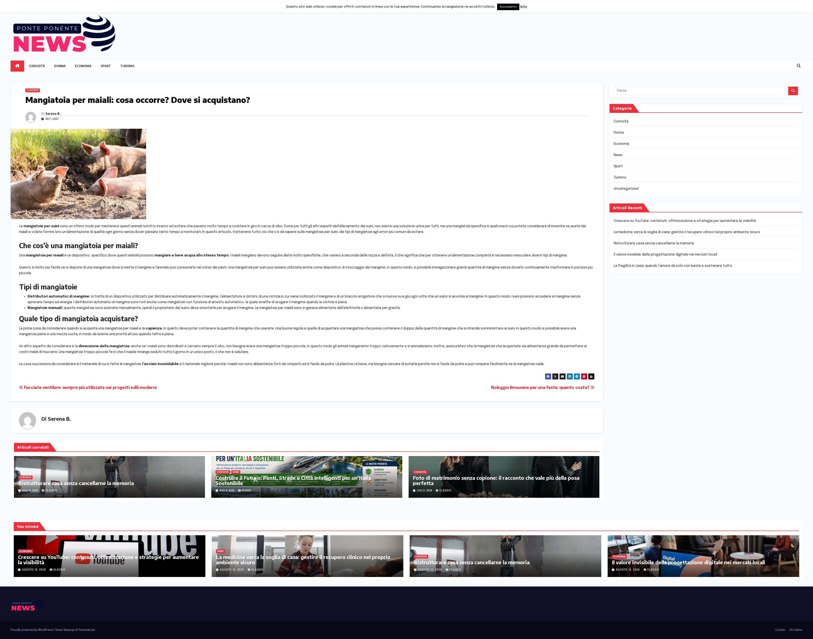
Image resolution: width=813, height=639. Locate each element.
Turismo (127, 66)
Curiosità (37, 66)
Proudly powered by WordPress (32, 630)
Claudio (51, 491)
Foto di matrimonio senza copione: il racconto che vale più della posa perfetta (496, 480)
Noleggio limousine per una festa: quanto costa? (540, 388)
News (236, 472)
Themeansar (86, 630)
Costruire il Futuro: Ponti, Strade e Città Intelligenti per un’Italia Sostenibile (293, 480)
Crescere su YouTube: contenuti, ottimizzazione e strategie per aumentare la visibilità (685, 221)
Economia (83, 66)
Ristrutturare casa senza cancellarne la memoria (76, 483)
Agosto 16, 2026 (34, 570)
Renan (246, 491)
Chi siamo (795, 630)
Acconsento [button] (508, 7)
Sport (106, 66)
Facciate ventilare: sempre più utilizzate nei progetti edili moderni (89, 388)
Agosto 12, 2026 (232, 570)
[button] (799, 66)
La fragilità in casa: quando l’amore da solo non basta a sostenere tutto (673, 266)
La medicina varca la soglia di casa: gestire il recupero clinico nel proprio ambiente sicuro (687, 232)
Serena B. (53, 113)
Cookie (780, 630)
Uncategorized (626, 189)
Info (523, 6)
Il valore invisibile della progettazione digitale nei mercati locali (665, 254)
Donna (60, 66)
